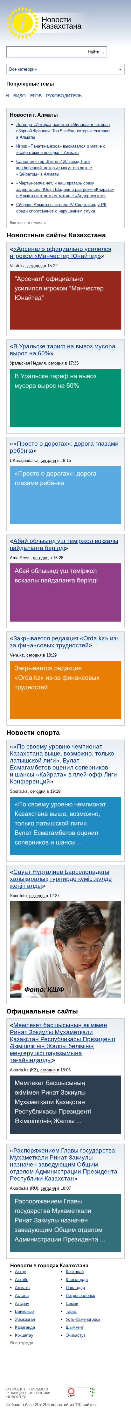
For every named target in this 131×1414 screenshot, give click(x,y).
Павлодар (75, 1287)
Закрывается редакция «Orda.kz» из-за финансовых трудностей (64, 642)
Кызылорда (77, 1279)
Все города (21, 1342)
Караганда (25, 1327)
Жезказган (25, 1319)
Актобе (21, 1279)
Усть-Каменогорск (83, 1319)
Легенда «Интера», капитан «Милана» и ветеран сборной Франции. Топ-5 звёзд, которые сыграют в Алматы (63, 131)
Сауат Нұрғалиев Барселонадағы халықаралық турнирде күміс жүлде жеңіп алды (61, 878)
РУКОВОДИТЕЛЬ (54, 95)
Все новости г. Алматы (28, 223)
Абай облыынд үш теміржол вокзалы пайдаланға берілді (64, 544)
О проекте (16, 1389)
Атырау (22, 1303)
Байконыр (24, 1311)
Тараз (71, 1311)
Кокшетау (24, 1335)
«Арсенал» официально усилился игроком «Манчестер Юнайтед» (60, 252)
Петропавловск (80, 1295)
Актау (20, 1271)
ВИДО (9, 95)
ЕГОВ (26, 95)
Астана (22, 1295)
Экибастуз (76, 1335)
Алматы (22, 1287)
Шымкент (75, 1327)
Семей (72, 1303)
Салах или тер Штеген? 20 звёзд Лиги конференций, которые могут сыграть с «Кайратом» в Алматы (54, 168)
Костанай (75, 1271)
